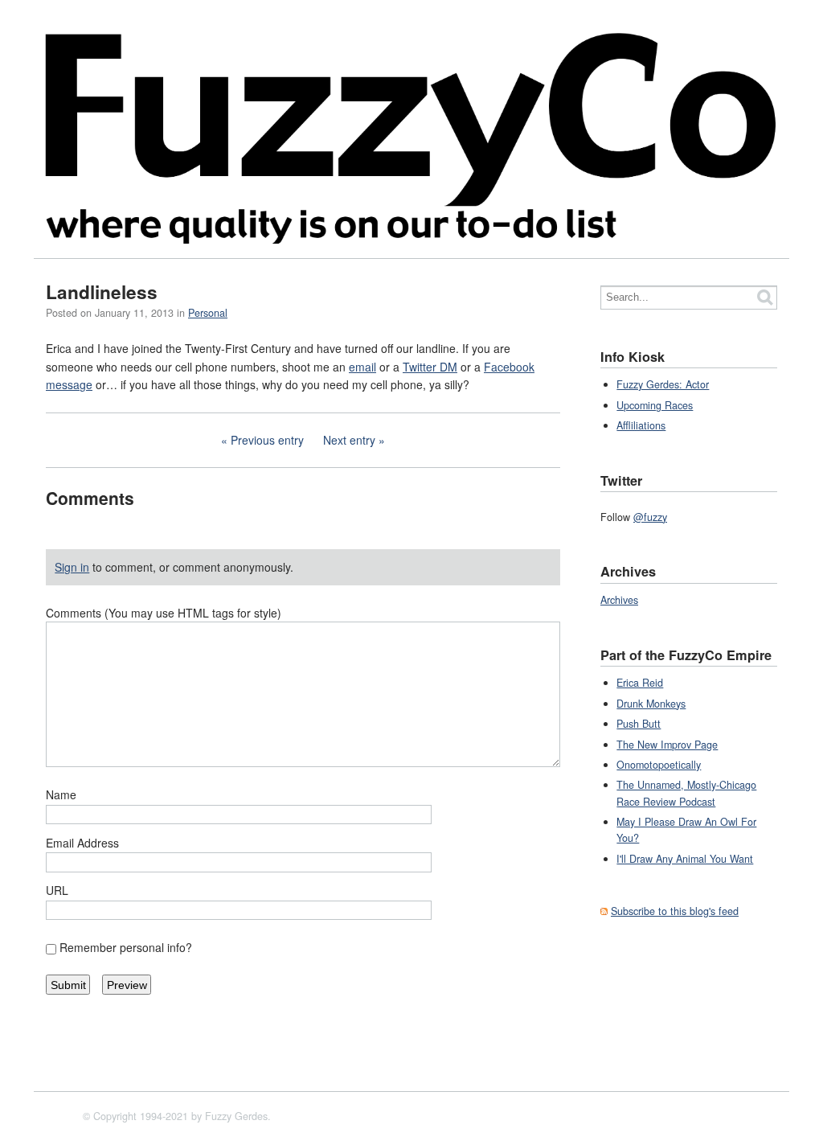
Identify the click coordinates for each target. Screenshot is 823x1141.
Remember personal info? (125, 947)
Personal (207, 313)
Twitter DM (430, 367)
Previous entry (267, 440)
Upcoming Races (654, 405)
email (362, 367)
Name (61, 794)
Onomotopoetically (658, 764)
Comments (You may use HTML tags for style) (163, 613)
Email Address (82, 843)
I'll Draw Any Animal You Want (684, 859)
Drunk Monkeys (651, 703)
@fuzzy (650, 517)
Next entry (349, 440)
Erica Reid (639, 682)
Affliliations (640, 425)
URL (57, 890)
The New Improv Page (667, 744)
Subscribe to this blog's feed (675, 911)
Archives (619, 600)
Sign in (72, 567)
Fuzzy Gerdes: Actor (662, 384)
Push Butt (638, 723)
